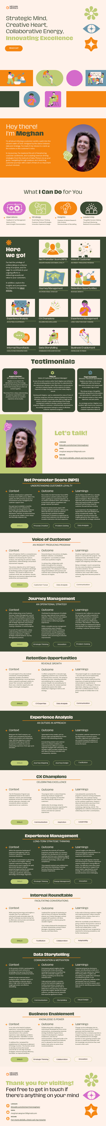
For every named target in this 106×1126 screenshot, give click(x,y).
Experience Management (84, 319)
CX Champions (46, 319)
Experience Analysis (17, 319)
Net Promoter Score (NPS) (53, 260)
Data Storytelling (48, 348)
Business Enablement (83, 348)
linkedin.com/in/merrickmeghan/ (73, 445)
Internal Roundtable (18, 348)
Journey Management (51, 289)
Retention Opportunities (84, 289)
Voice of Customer (81, 260)
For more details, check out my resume (76, 458)
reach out (13, 48)
